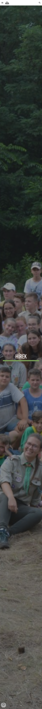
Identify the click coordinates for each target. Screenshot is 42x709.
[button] (2, 2)
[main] (21, 357)
